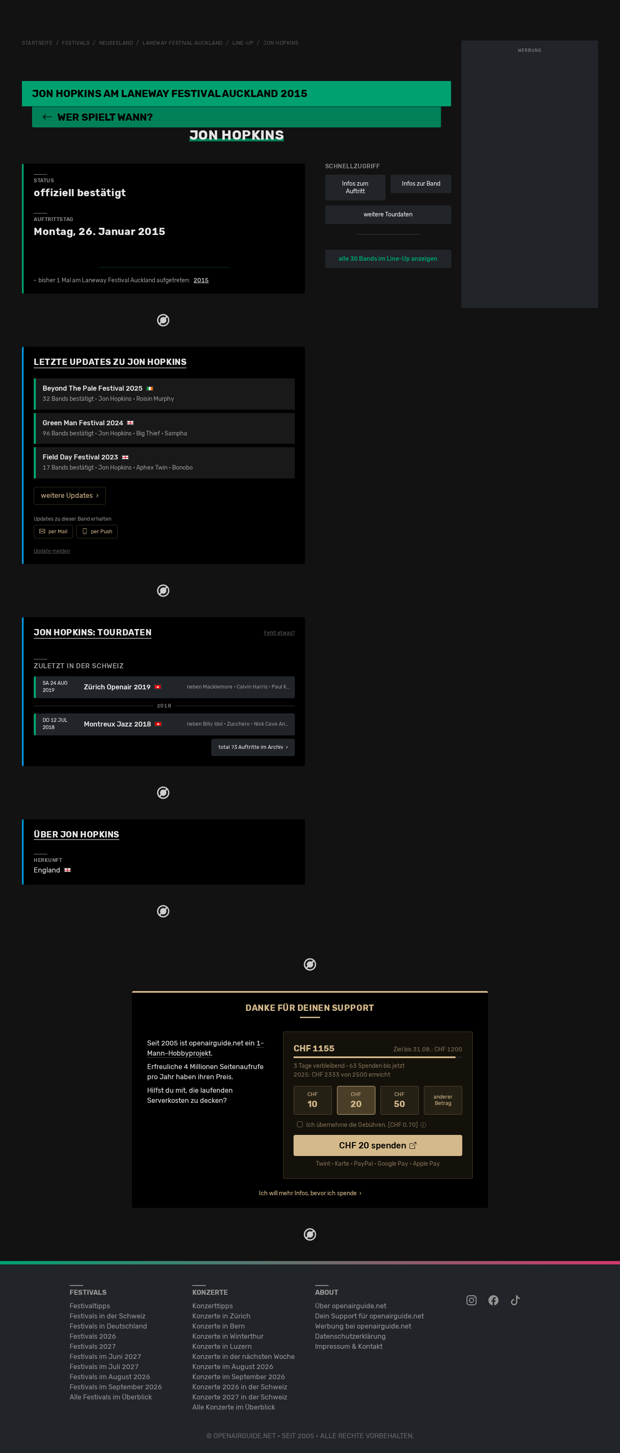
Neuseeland (116, 43)
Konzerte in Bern (218, 1326)
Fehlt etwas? (279, 632)
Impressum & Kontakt (349, 1346)
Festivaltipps (90, 1306)
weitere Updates (67, 496)
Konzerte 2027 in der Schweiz (239, 1397)
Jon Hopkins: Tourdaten (92, 632)
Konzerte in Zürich (221, 1316)
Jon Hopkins (280, 43)
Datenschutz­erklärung (350, 1336)
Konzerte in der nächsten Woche (243, 1357)
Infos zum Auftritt (355, 187)
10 (312, 1100)
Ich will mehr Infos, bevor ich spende (308, 1193)
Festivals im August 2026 (110, 1377)
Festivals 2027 (93, 1346)
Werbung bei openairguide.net (363, 1326)
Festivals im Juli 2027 (104, 1367)
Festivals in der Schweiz (108, 1316)
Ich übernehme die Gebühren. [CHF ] (362, 1125)
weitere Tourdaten (388, 214)
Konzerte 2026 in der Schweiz (239, 1387)
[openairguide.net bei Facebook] (494, 1301)
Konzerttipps (212, 1306)
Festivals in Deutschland (108, 1326)
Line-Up (243, 43)
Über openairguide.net (350, 1306)
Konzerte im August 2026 (232, 1367)
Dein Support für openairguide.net (369, 1316)
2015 (201, 281)
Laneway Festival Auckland (183, 43)
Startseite (37, 43)
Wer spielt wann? (105, 117)
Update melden (52, 551)
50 (399, 1100)
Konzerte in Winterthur (228, 1336)
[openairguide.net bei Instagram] (472, 1301)
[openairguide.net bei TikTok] (516, 1301)
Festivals (75, 43)
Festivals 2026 (93, 1336)
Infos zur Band (421, 183)
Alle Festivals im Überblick (111, 1397)
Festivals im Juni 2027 (105, 1357)
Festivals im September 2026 (116, 1387)
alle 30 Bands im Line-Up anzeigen (388, 258)
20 (356, 1100)
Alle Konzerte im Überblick (233, 1407)
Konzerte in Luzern (222, 1346)
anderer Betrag (443, 1100)
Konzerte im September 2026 (238, 1377)
